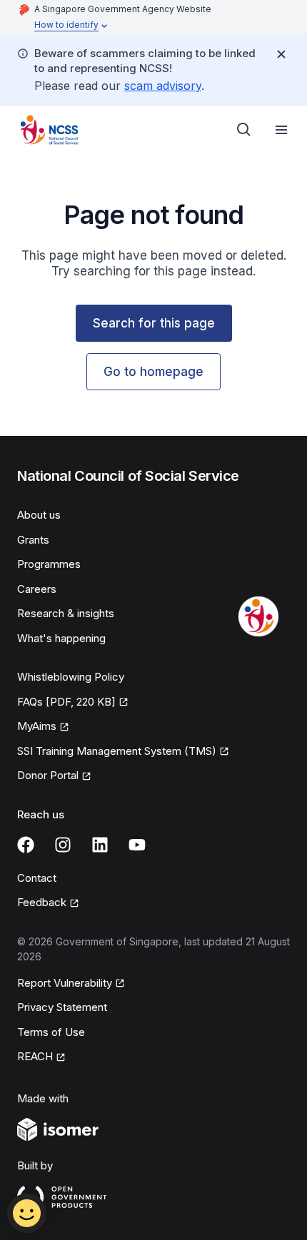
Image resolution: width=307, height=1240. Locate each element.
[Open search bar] (244, 130)
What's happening (61, 638)
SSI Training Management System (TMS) (116, 751)
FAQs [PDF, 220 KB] (66, 701)
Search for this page (154, 323)
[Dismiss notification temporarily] (281, 54)
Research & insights (65, 613)
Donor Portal (48, 775)
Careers (36, 589)
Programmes (49, 564)
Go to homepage (153, 372)
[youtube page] (137, 844)
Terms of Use (51, 1032)
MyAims (36, 726)
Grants (33, 540)
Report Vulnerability (64, 983)
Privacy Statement (62, 1007)
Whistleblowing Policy (70, 676)
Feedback (41, 902)
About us (39, 515)
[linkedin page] (100, 844)
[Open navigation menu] (281, 130)
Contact (36, 878)
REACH (35, 1056)
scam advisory (162, 85)
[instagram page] (62, 844)
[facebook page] (25, 844)
